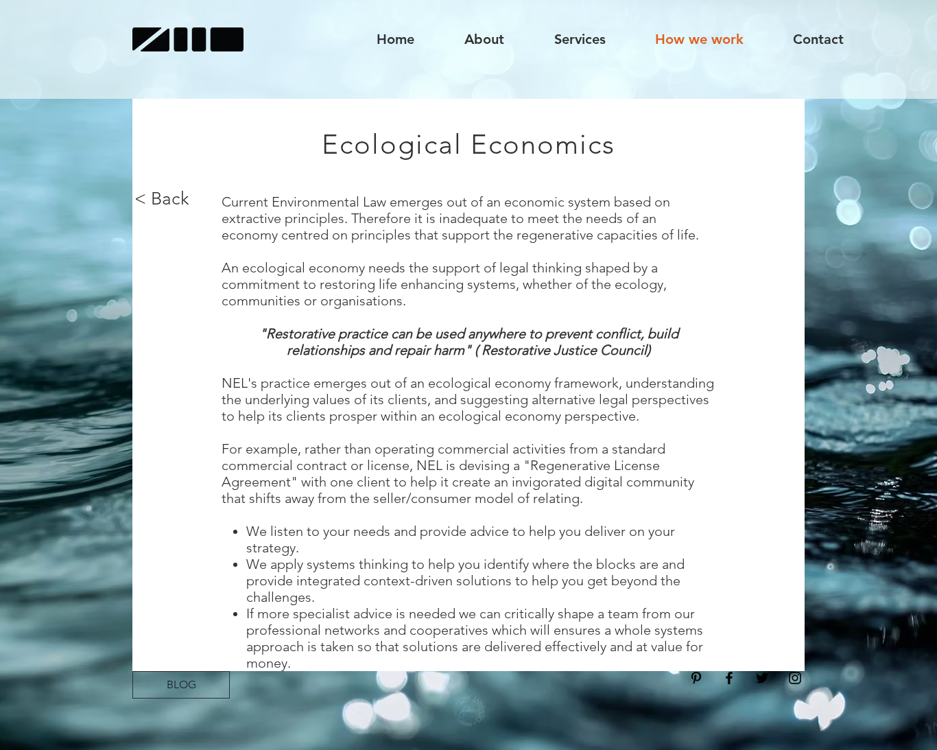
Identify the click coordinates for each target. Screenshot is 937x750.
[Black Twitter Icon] (762, 678)
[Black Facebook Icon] (729, 678)
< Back (161, 198)
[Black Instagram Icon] (795, 678)
